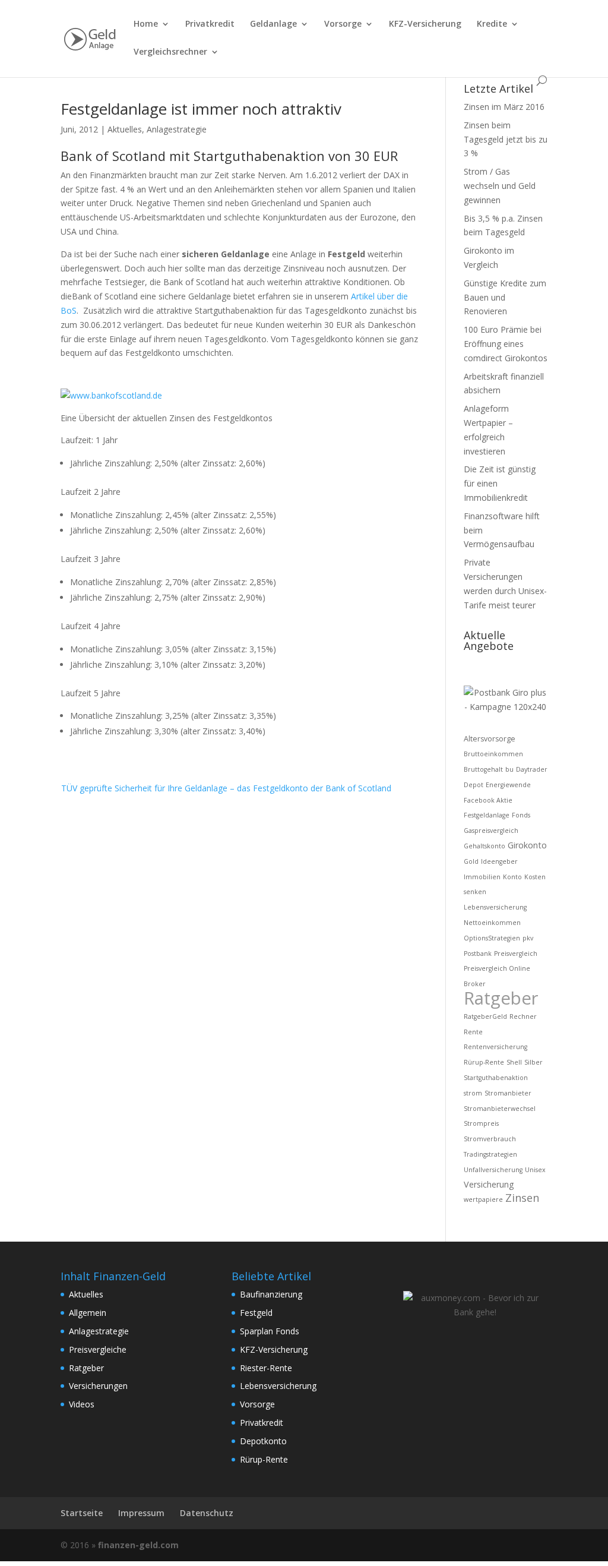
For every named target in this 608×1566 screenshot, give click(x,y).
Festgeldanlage (486, 815)
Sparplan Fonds (269, 1331)
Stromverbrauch (490, 1139)
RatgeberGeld (485, 1016)
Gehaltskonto (484, 846)
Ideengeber (499, 861)
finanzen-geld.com (138, 1545)
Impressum (141, 1512)
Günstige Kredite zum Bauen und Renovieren (505, 297)
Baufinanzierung (271, 1294)
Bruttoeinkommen (493, 754)
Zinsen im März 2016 (504, 106)
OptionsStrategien (492, 938)
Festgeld (256, 1312)
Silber (533, 1062)
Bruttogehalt (483, 769)
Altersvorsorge (489, 739)
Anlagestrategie (177, 129)
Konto (512, 877)
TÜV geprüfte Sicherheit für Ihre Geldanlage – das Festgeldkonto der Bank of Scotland (226, 788)
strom (473, 1093)
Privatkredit (210, 24)
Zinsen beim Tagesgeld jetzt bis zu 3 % (505, 139)
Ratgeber (501, 998)
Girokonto (527, 845)
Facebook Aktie (488, 800)
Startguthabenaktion (496, 1078)
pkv (527, 938)
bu (509, 769)
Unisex (535, 1170)
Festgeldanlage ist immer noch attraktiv (201, 108)
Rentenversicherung (495, 1047)
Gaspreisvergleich (491, 830)
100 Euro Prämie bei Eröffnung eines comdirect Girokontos (505, 344)
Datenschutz (206, 1512)
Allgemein (87, 1312)
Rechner (523, 1016)
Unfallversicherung (493, 1170)
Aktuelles (124, 129)
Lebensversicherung (495, 907)
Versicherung (489, 1184)
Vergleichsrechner (170, 52)
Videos (81, 1404)
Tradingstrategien (490, 1154)
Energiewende (508, 785)
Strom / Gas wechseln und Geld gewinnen (500, 186)
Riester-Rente (266, 1368)
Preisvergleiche (97, 1349)
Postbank (478, 953)
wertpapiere (483, 1199)
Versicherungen (98, 1385)
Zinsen (522, 1198)
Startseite (82, 1512)
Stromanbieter (507, 1093)
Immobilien (482, 877)
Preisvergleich (515, 953)
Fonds (521, 815)
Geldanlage (273, 24)
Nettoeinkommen (492, 922)
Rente (473, 1032)
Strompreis (481, 1123)
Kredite (492, 24)
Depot (473, 785)
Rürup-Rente (484, 1062)
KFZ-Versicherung (425, 24)
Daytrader (531, 769)
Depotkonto (263, 1441)
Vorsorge (343, 24)
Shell (514, 1062)
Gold (471, 861)
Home (146, 24)
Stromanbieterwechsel (500, 1108)
